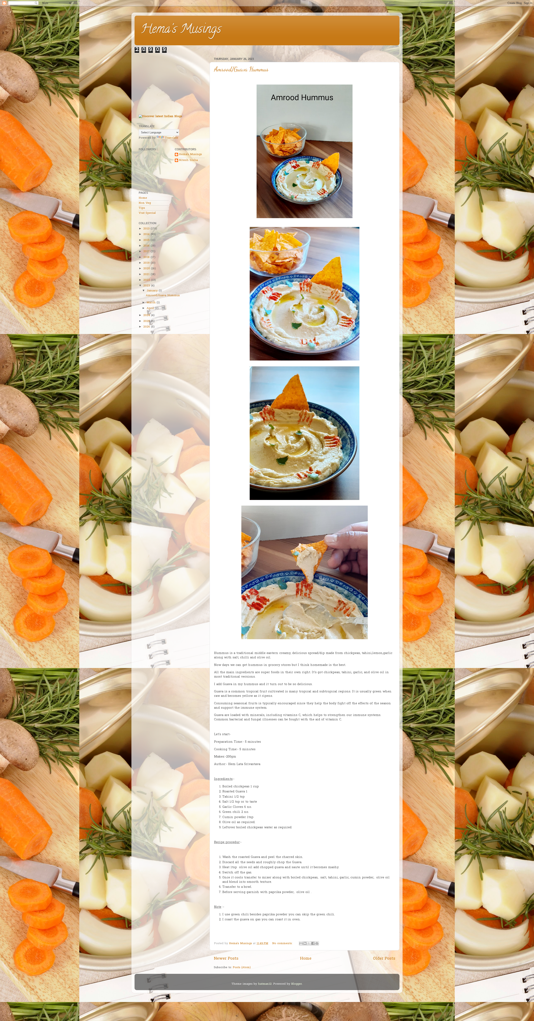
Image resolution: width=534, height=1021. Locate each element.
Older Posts (384, 959)
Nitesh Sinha (188, 160)
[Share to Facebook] (313, 943)
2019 (146, 263)
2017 (146, 251)
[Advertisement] (171, 82)
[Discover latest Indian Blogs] (160, 116)
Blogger (296, 984)
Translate (171, 138)
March (151, 303)
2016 (146, 246)
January (152, 291)
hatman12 (265, 984)
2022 (146, 280)
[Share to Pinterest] (317, 943)
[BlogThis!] (305, 943)
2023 (146, 286)
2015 (146, 240)
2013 (146, 229)
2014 (146, 234)
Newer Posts (226, 959)
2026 (146, 327)
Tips (142, 208)
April (150, 308)
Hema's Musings (181, 30)
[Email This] (301, 943)
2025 (146, 321)
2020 (146, 269)
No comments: (282, 943)
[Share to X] (309, 943)
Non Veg (145, 203)
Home (305, 959)
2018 (146, 257)
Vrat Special (147, 213)
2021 (146, 274)
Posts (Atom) (242, 967)
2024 (146, 315)
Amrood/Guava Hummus (241, 69)
